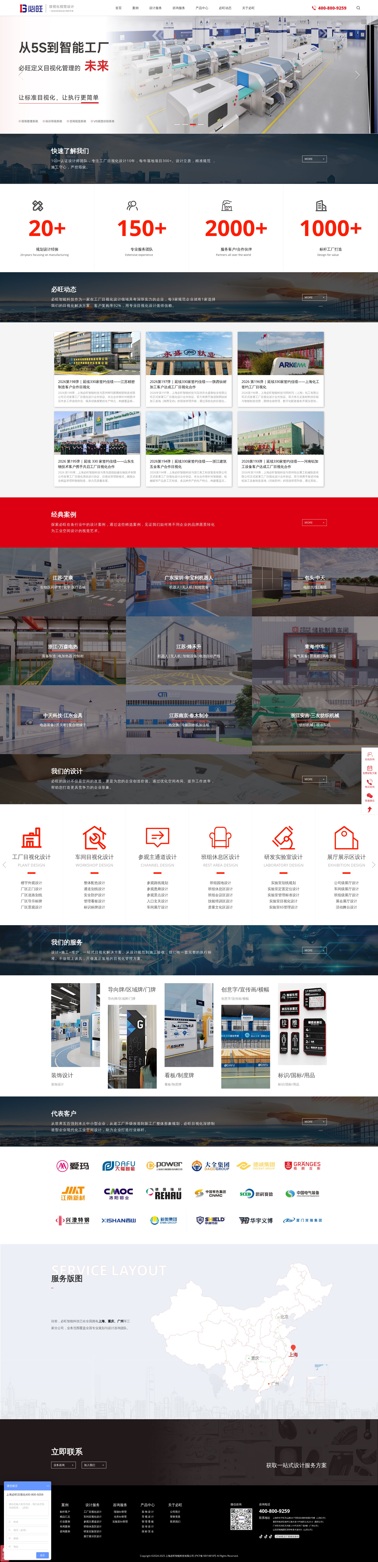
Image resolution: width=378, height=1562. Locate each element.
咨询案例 (65, 1531)
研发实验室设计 (93, 1531)
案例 (65, 1505)
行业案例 (65, 1521)
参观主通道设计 (93, 1521)
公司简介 (175, 1511)
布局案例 (65, 1526)
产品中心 (148, 1505)
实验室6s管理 (120, 1521)
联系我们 (175, 1521)
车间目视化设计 (93, 1516)
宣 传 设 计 (148, 1526)
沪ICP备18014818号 (205, 1555)
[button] (177, 129)
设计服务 (92, 1505)
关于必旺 (175, 1505)
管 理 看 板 (148, 1521)
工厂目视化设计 (93, 1511)
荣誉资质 (175, 1516)
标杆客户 (65, 1511)
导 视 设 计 (148, 1516)
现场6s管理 (120, 1511)
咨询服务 (120, 1505)
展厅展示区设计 (93, 1536)
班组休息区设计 (93, 1526)
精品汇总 (65, 1516)
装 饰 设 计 (148, 1511)
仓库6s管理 (120, 1516)
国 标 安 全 (148, 1531)
